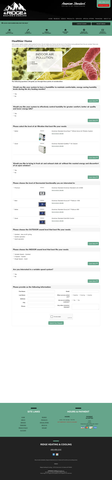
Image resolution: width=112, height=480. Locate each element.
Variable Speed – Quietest (22, 254)
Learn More (92, 101)
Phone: (23, 306)
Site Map (44, 428)
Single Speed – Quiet (21, 259)
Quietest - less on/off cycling (23, 234)
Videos (63, 19)
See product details (58, 133)
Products (70, 19)
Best (16, 200)
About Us (107, 19)
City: (24, 302)
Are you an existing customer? (64, 301)
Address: (22, 299)
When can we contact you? (63, 296)
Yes (16, 94)
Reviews (57, 19)
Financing (98, 19)
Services (79, 19)
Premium (17, 188)
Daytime (75, 295)
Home (50, 19)
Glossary (23, 430)
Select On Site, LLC (60, 471)
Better (16, 131)
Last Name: (22, 295)
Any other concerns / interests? (63, 306)
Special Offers (88, 19)
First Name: (22, 291)
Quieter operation (20, 237)
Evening (82, 295)
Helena (56, 463)
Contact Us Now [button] (103, 5)
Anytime (90, 295)
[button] (81, 23)
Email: (68, 291)
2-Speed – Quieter (20, 256)
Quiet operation (19, 239)
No (15, 96)
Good (16, 144)
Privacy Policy (23, 428)
